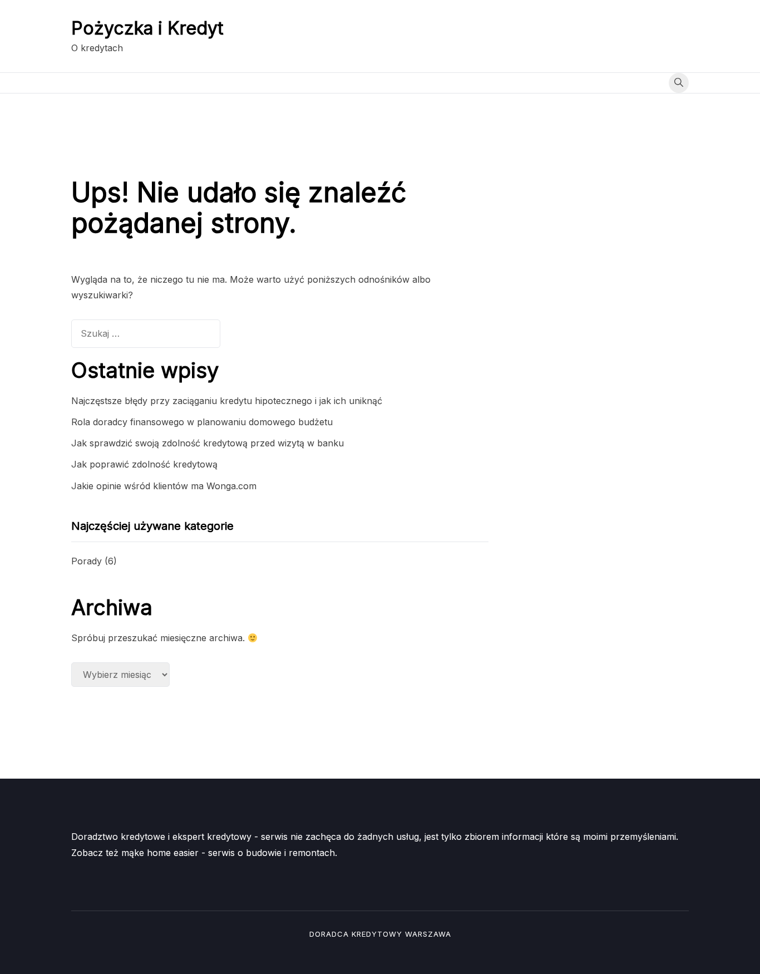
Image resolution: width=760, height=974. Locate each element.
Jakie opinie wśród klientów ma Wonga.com (163, 485)
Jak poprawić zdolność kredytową (144, 464)
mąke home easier (160, 852)
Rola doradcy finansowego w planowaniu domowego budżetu (202, 421)
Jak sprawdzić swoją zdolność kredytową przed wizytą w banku (207, 443)
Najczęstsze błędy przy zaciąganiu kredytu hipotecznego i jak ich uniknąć (226, 400)
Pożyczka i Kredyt (147, 28)
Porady (86, 561)
